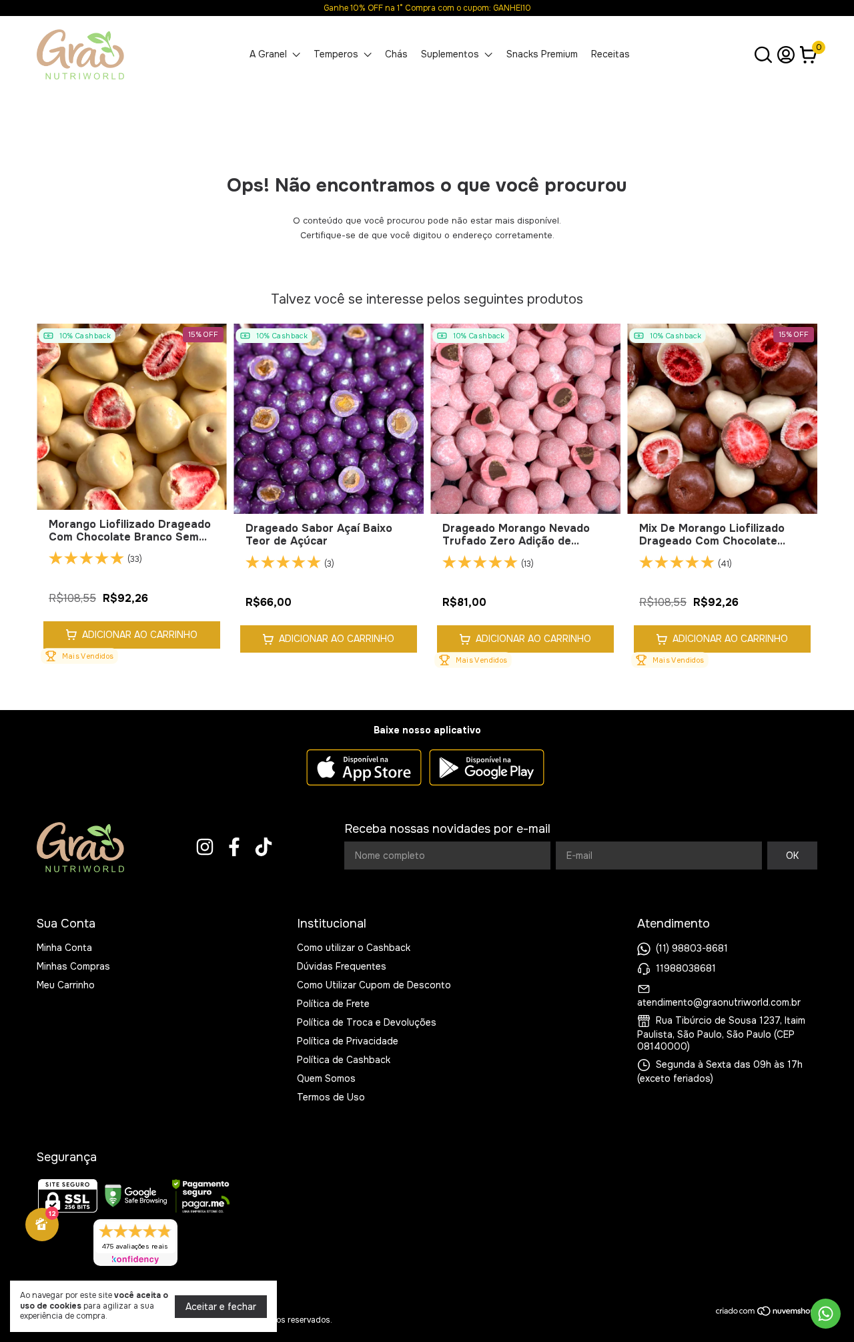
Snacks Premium (542, 54)
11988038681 (686, 968)
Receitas (610, 54)
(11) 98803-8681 (692, 948)
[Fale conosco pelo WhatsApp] (826, 1314)
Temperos (336, 54)
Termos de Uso (331, 1097)
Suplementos (450, 54)
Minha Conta (64, 948)
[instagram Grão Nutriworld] (205, 847)
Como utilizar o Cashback (353, 948)
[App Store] (364, 768)
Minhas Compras (73, 966)
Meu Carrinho (66, 985)
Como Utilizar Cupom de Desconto (374, 985)
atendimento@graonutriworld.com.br (719, 1002)
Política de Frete (333, 1004)
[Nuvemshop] (766, 1313)
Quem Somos (326, 1078)
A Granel (268, 54)
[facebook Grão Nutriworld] (234, 847)
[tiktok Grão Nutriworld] (263, 847)
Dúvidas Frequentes (341, 966)
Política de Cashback (343, 1060)
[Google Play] (486, 768)
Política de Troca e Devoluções (366, 1022)
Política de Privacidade (347, 1041)
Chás (396, 54)
